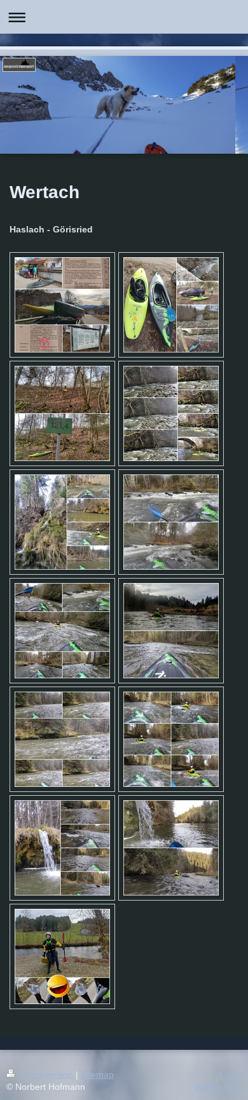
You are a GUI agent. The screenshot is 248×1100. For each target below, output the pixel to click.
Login (230, 1075)
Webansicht (218, 1087)
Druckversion (47, 1075)
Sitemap (97, 1075)
